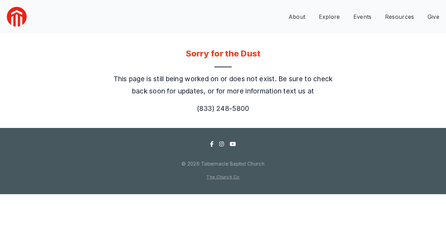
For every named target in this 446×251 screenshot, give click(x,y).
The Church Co (223, 177)
